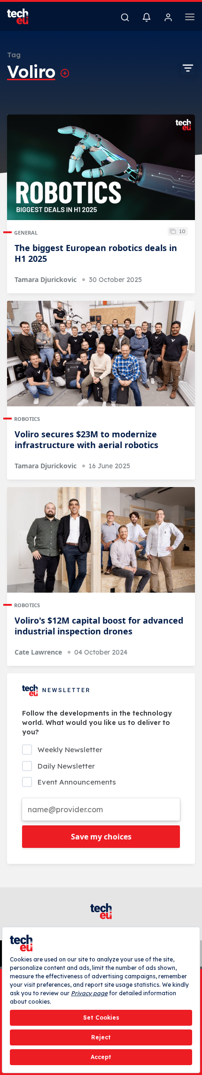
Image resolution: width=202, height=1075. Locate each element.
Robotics (27, 418)
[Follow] (64, 73)
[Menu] (189, 18)
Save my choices (101, 836)
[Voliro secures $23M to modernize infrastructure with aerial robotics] (101, 353)
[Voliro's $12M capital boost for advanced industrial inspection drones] (101, 540)
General (26, 232)
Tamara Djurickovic (46, 279)
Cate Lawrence (38, 652)
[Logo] (23, 16)
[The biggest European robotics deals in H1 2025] (101, 167)
